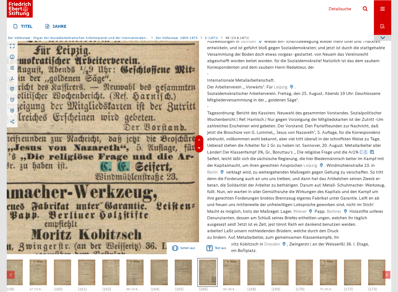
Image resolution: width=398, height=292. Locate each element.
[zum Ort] (260, 41)
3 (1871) (211, 38)
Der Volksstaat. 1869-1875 (177, 38)
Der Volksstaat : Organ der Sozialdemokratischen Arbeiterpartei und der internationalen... (78, 38)
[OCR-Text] (12, 89)
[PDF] (12, 78)
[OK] (365, 9)
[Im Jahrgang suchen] (382, 26)
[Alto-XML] (12, 100)
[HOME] (20, 9)
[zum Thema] (372, 152)
